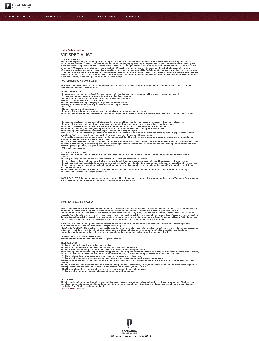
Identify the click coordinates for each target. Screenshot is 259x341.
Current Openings (105, 16)
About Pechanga (55, 16)
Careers (80, 16)
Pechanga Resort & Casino (20, 16)
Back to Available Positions (72, 50)
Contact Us (132, 16)
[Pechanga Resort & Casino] (129, 333)
